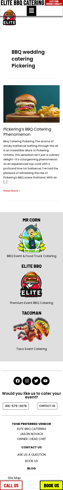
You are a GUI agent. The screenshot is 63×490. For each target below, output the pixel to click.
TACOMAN (31, 312)
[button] (31, 11)
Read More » (11, 190)
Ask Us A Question (31, 455)
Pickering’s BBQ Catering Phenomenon (27, 131)
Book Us (31, 461)
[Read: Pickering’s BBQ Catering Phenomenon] (31, 104)
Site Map (14, 478)
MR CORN (31, 219)
